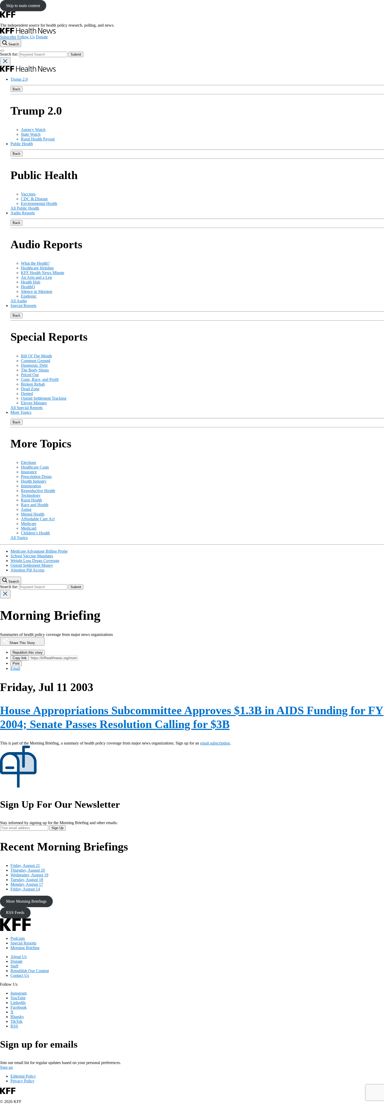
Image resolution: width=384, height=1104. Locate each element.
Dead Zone (30, 389)
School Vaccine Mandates (31, 556)
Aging (26, 509)
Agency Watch (33, 129)
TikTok (16, 1021)
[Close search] (5, 61)
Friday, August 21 (25, 865)
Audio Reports (22, 213)
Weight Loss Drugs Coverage (34, 560)
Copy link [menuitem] (20, 658)
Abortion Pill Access (27, 570)
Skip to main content (23, 5)
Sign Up (57, 828)
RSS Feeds (15, 912)
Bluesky (17, 1016)
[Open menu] (2, 50)
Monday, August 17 (26, 884)
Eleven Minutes (34, 403)
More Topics (20, 412)
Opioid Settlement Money (31, 565)
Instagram (18, 993)
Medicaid (28, 528)
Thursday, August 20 (27, 870)
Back (16, 89)
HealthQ (28, 287)
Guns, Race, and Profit (40, 379)
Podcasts (17, 938)
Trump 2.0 (19, 79)
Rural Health (31, 500)
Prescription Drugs (36, 476)
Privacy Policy (22, 1081)
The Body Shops (35, 370)
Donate (42, 37)
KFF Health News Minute (42, 272)
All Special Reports (26, 407)
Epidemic (29, 296)
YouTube (18, 998)
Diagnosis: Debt (34, 365)
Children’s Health (35, 533)
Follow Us (26, 37)
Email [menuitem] (15, 668)
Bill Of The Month (36, 356)
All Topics (19, 537)
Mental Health (32, 514)
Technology (30, 495)
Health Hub (30, 282)
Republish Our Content (29, 971)
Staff (14, 966)
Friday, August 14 (25, 889)
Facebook (18, 1007)
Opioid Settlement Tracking (43, 398)
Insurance (29, 472)
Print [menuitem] (16, 663)
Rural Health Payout (38, 139)
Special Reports (23, 305)
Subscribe (8, 37)
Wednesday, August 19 (29, 875)
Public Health (21, 143)
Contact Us (19, 975)
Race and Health (34, 505)
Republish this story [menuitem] (28, 652)
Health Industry (33, 481)
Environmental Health (39, 203)
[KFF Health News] (28, 32)
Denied (27, 393)
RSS (14, 1026)
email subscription (215, 743)
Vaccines (28, 194)
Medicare (28, 523)
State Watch (30, 134)
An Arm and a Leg (36, 277)
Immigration (31, 486)
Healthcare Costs (35, 467)
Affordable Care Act (38, 519)
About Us (18, 956)
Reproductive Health (38, 490)
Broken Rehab (33, 384)
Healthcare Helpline (37, 268)
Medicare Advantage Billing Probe (39, 551)
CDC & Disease (34, 199)
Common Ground (35, 360)
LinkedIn (18, 1002)
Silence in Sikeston (36, 291)
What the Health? (35, 263)
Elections (28, 462)
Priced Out (30, 375)
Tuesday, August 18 (26, 879)
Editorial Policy (23, 1076)
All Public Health (24, 208)
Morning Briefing (24, 948)
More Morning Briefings (26, 901)
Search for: (9, 54)
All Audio (18, 301)
